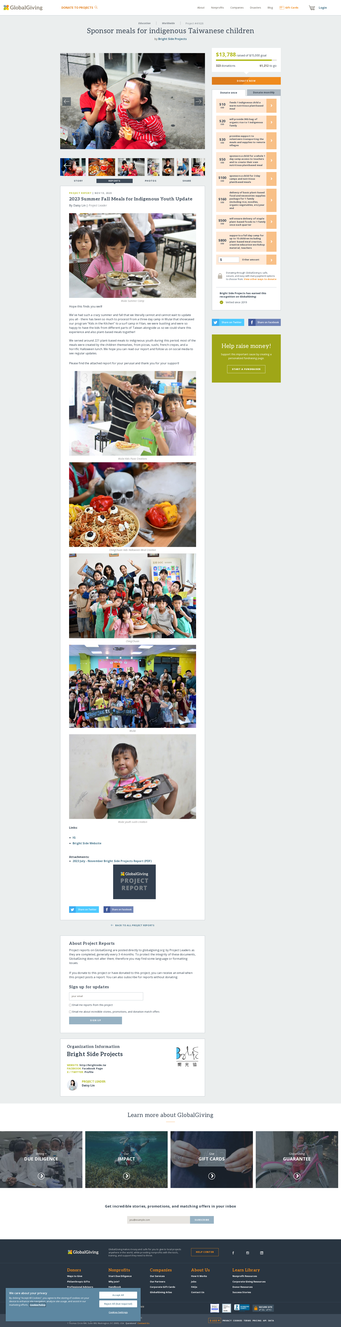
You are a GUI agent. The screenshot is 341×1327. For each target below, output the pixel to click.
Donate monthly (264, 92)
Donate (77, 8)
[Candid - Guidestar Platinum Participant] (228, 1308)
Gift (291, 7)
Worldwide (168, 23)
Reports (115, 180)
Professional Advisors (80, 1286)
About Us (200, 1270)
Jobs (193, 1281)
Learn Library (246, 1270)
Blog (270, 7)
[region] (73, 1304)
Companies (237, 7)
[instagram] (247, 1253)
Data (271, 1320)
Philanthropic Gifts (78, 1281)
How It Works (199, 1276)
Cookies (237, 1320)
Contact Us (197, 1292)
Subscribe (202, 1219)
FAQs (194, 1286)
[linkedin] (261, 1253)
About (201, 7)
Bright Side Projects (172, 39)
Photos (150, 180)
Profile (89, 1072)
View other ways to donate (260, 279)
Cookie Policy (37, 1304)
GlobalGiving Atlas (161, 1292)
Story (78, 180)
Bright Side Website (87, 843)
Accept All (118, 1295)
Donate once (228, 92)
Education (144, 23)
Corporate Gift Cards (162, 1286)
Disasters (255, 7)
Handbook (115, 1286)
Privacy (227, 1320)
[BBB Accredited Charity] (243, 1308)
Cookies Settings (118, 1312)
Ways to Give (74, 1276)
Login (323, 8)
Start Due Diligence (120, 1276)
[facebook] (233, 1253)
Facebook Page (92, 1068)
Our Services (157, 1276)
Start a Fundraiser (246, 369)
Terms (247, 1320)
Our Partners (157, 1281)
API (264, 1320)
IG (74, 838)
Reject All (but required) (118, 1303)
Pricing (257, 1320)
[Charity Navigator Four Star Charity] (216, 1308)
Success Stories (241, 1292)
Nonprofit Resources (244, 1276)
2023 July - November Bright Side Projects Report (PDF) (112, 861)
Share (187, 180)
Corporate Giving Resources (249, 1281)
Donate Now (246, 80)
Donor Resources (242, 1286)
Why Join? (114, 1281)
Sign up (95, 1020)
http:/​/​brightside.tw (93, 1065)
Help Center (205, 1252)
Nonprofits (217, 7)
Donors (74, 1270)
